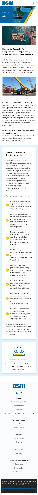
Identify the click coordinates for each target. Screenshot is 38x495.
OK (19, 490)
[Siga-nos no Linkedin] (17, 392)
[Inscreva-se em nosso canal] (21, 392)
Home (4, 13)
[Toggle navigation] (33, 3)
